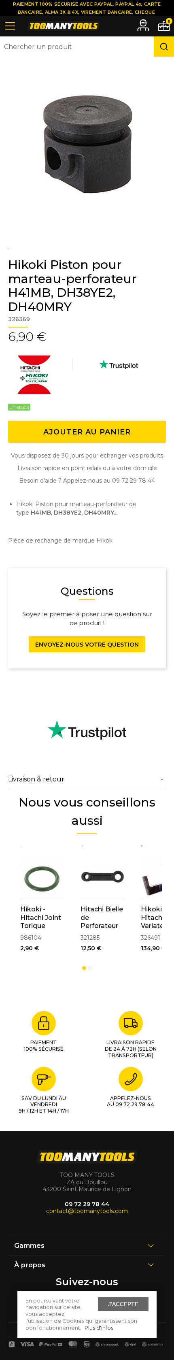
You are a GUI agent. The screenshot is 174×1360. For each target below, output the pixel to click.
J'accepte (123, 1304)
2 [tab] (90, 968)
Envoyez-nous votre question (87, 644)
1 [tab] (84, 968)
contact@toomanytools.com (87, 1211)
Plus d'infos (99, 1327)
